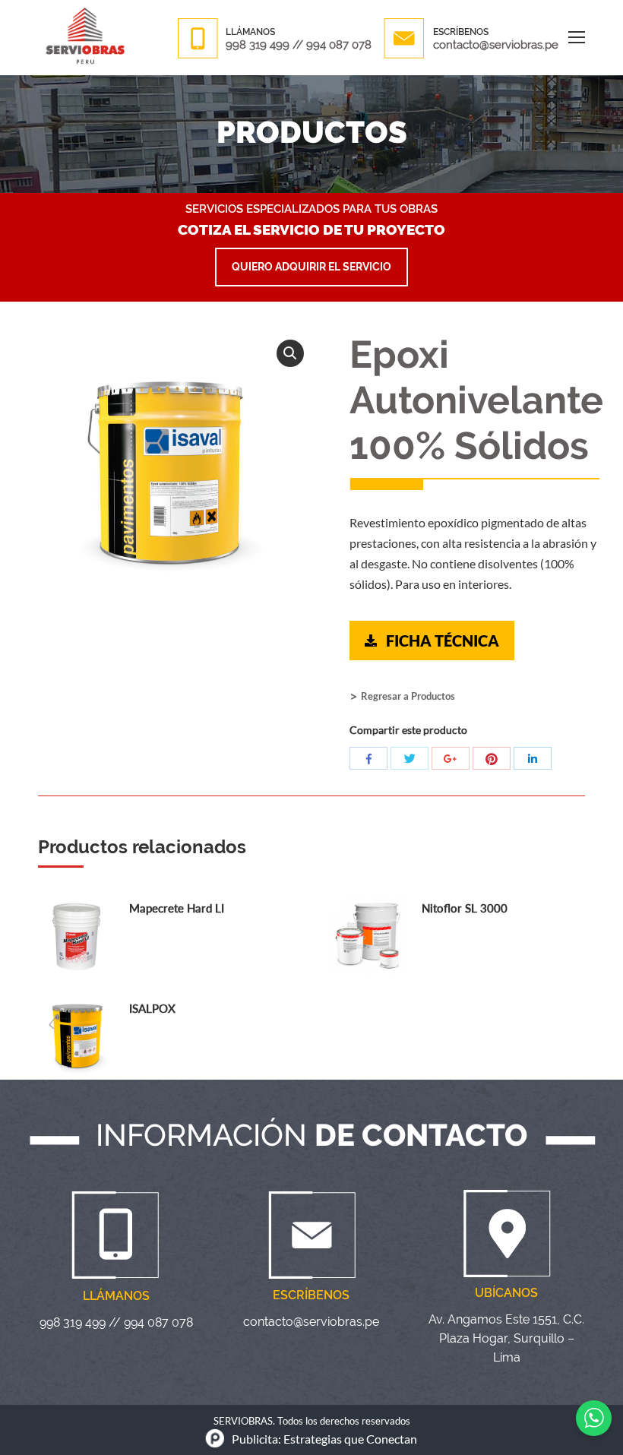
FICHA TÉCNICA (442, 640)
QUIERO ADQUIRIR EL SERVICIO (311, 267)
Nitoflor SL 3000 (465, 908)
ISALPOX (152, 1008)
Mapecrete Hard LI (176, 908)
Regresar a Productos (408, 696)
